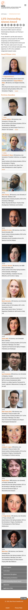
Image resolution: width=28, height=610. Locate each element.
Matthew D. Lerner (7, 230)
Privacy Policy (18, 608)
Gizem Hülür (5, 338)
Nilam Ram (5, 551)
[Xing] (17, 25)
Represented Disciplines (10, 574)
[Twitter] (11, 25)
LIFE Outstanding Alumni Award (12, 581)
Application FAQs (8, 588)
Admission (6, 585)
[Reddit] (8, 25)
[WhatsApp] (14, 25)
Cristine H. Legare (7, 447)
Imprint (7, 608)
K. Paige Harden (6, 516)
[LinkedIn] (5, 25)
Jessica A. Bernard (7, 265)
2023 (4, 153)
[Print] (24, 25)
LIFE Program (7, 567)
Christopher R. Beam (7, 155)
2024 (4, 117)
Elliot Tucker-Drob (6, 411)
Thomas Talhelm (6, 119)
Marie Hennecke (6, 301)
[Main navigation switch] (25, 5)
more (16, 91)
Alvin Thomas (5, 194)
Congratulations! (8, 76)
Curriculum (6, 571)
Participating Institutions (10, 578)
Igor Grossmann (6, 374)
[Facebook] (2, 25)
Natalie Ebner (5, 480)
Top (25, 598)
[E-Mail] (20, 25)
